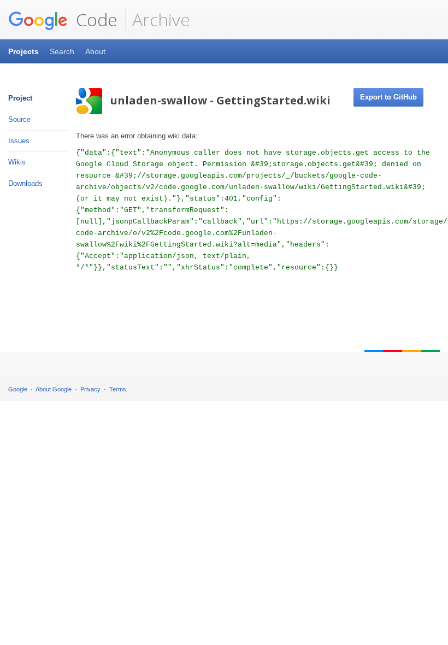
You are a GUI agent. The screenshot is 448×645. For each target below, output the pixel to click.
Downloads (25, 183)
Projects (23, 51)
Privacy (90, 389)
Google (17, 389)
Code (94, 19)
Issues (19, 141)
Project (20, 98)
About (95, 51)
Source (19, 119)
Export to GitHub (388, 97)
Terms (117, 389)
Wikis (17, 162)
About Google (54, 389)
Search (62, 51)
